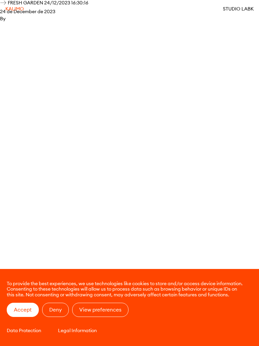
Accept (23, 309)
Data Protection (24, 330)
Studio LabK (238, 9)
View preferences (100, 309)
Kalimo (14, 9)
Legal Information (77, 330)
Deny (55, 309)
